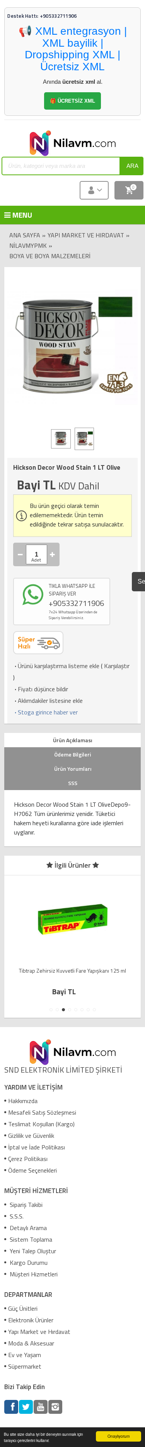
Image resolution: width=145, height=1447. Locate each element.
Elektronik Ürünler (30, 1320)
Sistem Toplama (30, 1239)
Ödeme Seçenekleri (32, 1170)
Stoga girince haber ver (45, 712)
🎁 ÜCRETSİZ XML (72, 101)
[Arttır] (52, 554)
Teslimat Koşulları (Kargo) (41, 1124)
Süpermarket (24, 1366)
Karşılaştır (117, 665)
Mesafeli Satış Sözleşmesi (42, 1112)
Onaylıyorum (118, 1436)
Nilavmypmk (28, 245)
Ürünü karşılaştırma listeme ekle (56, 665)
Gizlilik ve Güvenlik (31, 1135)
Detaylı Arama (27, 1227)
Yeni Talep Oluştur (32, 1251)
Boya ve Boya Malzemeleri (49, 256)
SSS (72, 783)
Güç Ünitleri (23, 1308)
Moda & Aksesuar (31, 1343)
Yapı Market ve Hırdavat (86, 235)
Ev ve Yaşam (24, 1354)
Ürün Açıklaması (72, 740)
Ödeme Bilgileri (72, 754)
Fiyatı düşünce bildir (40, 689)
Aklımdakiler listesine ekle (48, 700)
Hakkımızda (23, 1100)
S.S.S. (16, 1216)
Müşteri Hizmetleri (33, 1274)
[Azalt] (20, 554)
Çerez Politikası (28, 1158)
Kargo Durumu (28, 1262)
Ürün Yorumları (72, 769)
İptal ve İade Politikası (36, 1147)
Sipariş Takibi (25, 1204)
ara (132, 165)
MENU (15, 214)
